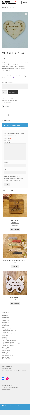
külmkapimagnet (7, 102)
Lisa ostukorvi (13, 92)
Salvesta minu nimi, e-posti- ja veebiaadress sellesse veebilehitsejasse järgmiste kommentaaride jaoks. (13, 178)
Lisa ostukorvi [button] (15, 229)
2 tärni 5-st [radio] (5, 140)
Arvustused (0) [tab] (5, 115)
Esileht (4, 7)
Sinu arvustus (7, 142)
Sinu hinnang (7, 138)
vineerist (22, 64)
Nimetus (6, 162)
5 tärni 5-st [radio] (9, 140)
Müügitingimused (6, 389)
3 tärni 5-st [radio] (6, 140)
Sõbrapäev (14, 100)
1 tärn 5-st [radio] (4, 140)
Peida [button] (3, 407)
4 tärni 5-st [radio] (8, 140)
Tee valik (15, 266)
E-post (5, 169)
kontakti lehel (10, 78)
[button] (26, 14)
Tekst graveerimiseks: (7, 82)
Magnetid (9, 7)
